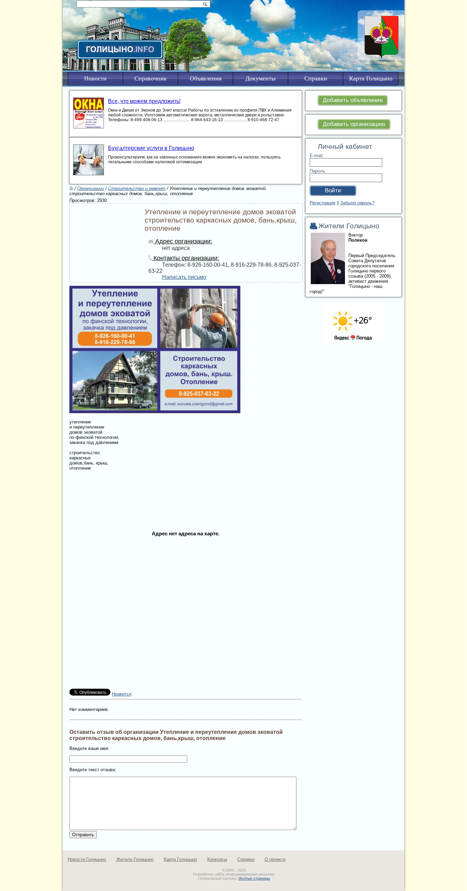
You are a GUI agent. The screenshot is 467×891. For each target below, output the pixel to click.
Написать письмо (184, 277)
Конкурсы (217, 859)
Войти (333, 190)
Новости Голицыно (87, 859)
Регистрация (322, 202)
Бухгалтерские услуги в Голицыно (151, 148)
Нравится (121, 694)
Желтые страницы (254, 878)
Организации (90, 188)
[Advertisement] (185, 509)
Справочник (150, 78)
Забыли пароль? (357, 202)
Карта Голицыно (180, 859)
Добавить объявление (353, 100)
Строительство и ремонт (136, 188)
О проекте (275, 859)
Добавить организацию (354, 124)
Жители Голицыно (135, 859)
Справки (245, 859)
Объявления (206, 78)
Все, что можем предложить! (144, 101)
